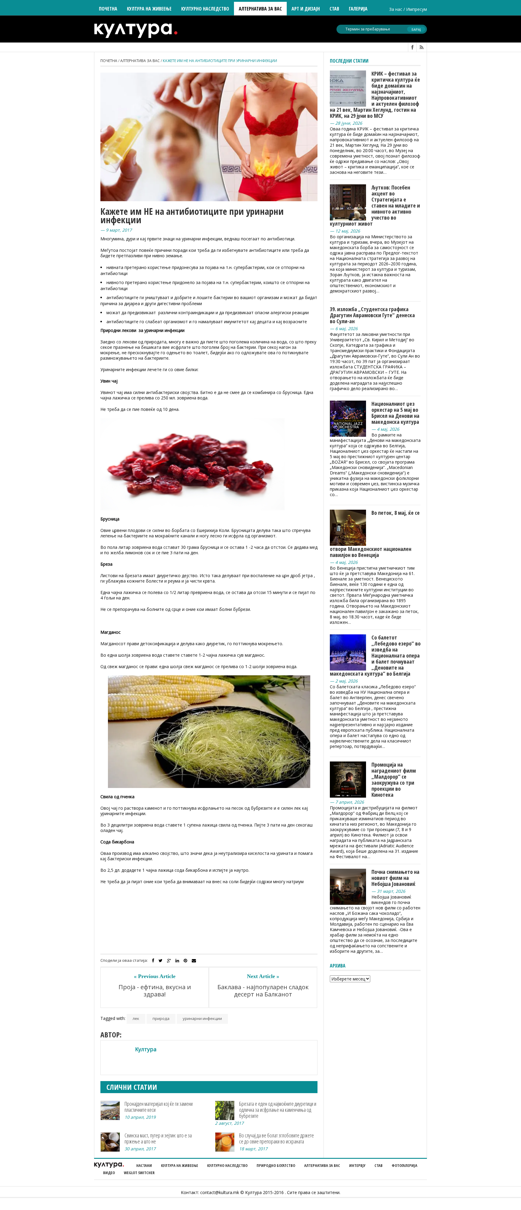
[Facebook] (153, 961)
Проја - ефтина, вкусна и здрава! (154, 990)
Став (378, 1165)
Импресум (416, 9)
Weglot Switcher (139, 1172)
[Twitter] (161, 961)
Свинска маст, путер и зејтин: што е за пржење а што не (158, 1138)
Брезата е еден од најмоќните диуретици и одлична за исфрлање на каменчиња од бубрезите (277, 1109)
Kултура (145, 1049)
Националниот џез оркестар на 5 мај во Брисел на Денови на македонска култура (395, 412)
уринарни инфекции (202, 1018)
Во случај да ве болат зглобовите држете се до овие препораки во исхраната (276, 1138)
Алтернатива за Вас (260, 8)
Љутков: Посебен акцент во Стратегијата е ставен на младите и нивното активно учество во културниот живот (375, 205)
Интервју (357, 1165)
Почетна (108, 8)
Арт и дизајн (306, 8)
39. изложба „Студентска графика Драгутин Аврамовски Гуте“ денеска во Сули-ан (372, 315)
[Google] (169, 961)
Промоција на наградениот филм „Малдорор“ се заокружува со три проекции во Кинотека (393, 779)
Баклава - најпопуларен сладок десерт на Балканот (263, 990)
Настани (144, 1165)
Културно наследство (227, 1165)
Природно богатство (276, 1165)
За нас (395, 9)
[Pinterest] (185, 961)
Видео (109, 1172)
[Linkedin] (177, 961)
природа (161, 1018)
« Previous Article (154, 976)
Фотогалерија (404, 1165)
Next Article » (263, 976)
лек (136, 1018)
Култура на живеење (179, 1165)
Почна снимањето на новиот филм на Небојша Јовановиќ (395, 877)
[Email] (194, 961)
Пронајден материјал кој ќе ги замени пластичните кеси (159, 1106)
